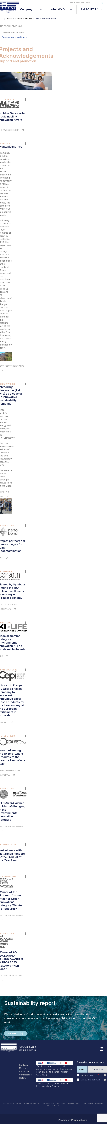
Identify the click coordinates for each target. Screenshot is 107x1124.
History (22, 1078)
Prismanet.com (79, 1120)
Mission (22, 1068)
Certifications (25, 1075)
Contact (71, 2)
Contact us (24, 1071)
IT (96, 2)
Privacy (84, 1075)
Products (23, 1065)
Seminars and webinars (14, 37)
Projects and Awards (13, 32)
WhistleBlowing (83, 2)
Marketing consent (90, 1080)
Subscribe (97, 1069)
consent (89, 1075)
